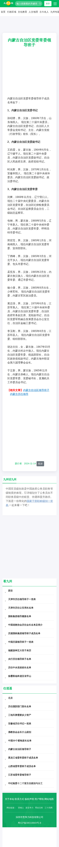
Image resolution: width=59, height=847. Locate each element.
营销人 (21, 808)
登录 (48, 3)
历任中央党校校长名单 (19, 667)
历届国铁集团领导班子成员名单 (24, 633)
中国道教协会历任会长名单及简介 (25, 624)
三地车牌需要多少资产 (19, 715)
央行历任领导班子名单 (19, 659)
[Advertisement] (29, 74)
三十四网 (48, 808)
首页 (3, 12)
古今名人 (44, 12)
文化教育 (22, 12)
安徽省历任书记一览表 (19, 723)
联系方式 (19, 799)
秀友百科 (39, 808)
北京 (10, 698)
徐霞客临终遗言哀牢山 (19, 676)
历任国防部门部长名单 (19, 706)
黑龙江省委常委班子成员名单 (23, 757)
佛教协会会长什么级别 (19, 732)
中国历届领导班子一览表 (20, 642)
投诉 (40, 463)
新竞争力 (29, 808)
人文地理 (33, 12)
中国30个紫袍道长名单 (19, 740)
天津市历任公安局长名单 (20, 607)
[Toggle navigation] (55, 3)
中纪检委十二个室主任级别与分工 (25, 783)
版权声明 (29, 799)
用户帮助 (39, 799)
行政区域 (11, 12)
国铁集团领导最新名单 (19, 616)
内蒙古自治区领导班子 (19, 749)
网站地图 (49, 799)
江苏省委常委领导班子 (19, 774)
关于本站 (9, 799)
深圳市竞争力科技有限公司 (29, 817)
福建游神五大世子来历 (19, 650)
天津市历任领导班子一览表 (22, 599)
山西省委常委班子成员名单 (22, 766)
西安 (10, 590)
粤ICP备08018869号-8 (29, 823)
